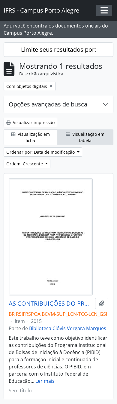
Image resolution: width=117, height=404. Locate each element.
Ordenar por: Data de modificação (41, 152)
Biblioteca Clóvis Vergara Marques (67, 328)
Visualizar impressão (33, 122)
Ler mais (45, 381)
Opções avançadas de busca (48, 104)
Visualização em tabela (87, 137)
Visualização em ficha (33, 137)
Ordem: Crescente (25, 164)
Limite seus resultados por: (58, 49)
